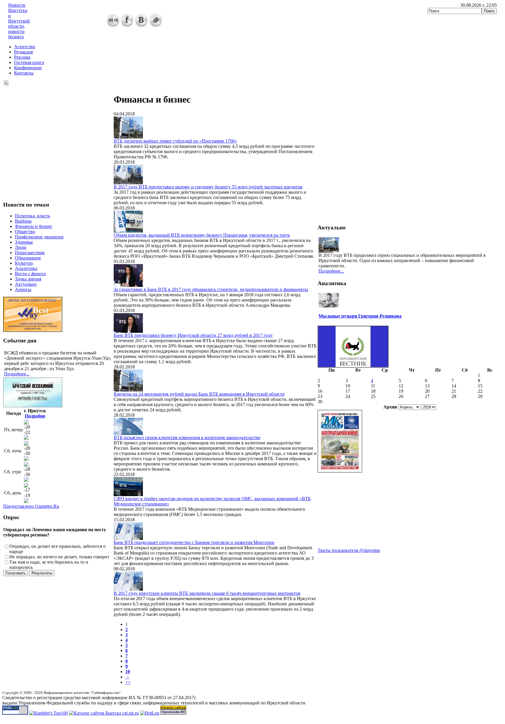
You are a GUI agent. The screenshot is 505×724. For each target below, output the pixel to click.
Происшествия (29, 252)
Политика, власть (32, 215)
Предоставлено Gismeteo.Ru (31, 506)
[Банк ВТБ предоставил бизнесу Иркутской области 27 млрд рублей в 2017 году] (128, 331)
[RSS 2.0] (6, 82)
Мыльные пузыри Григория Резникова (360, 315)
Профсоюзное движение (39, 236)
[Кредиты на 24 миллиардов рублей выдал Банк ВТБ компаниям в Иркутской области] (128, 389)
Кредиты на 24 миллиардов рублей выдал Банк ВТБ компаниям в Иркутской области (199, 394)
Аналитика (26, 268)
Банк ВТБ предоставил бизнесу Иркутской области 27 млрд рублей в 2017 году (193, 335)
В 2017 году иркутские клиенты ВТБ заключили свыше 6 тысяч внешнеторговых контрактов (207, 593)
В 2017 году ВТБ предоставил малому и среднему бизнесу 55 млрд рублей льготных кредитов (208, 186)
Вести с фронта (30, 273)
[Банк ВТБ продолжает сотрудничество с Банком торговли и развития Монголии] (128, 538)
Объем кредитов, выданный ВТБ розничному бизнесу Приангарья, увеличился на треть (202, 235)
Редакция (23, 51)
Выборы (23, 221)
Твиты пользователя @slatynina (349, 550)
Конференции (28, 67)
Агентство (24, 46)
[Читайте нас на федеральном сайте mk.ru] (113, 25)
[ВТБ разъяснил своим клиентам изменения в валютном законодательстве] (128, 433)
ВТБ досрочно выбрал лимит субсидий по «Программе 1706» (175, 140)
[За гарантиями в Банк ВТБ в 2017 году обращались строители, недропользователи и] (128, 285)
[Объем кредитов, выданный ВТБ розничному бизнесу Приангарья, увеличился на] (128, 230)
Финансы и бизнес (33, 226)
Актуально (26, 284)
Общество (25, 231)
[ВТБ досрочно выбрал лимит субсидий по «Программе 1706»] (128, 136)
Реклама (22, 57)
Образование (28, 257)
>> (128, 682)
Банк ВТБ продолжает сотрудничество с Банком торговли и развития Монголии (194, 542)
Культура (24, 263)
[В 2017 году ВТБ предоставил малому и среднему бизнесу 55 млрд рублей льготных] (128, 182)
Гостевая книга (29, 62)
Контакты (24, 72)
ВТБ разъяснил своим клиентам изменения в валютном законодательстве (187, 437)
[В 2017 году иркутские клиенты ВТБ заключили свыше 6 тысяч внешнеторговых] (128, 589)
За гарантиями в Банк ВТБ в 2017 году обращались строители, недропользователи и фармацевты (211, 289)
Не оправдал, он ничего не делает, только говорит (59, 556)
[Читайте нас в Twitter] (155, 25)
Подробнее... (17, 373)
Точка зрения (28, 278)
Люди (20, 247)
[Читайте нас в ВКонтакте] (141, 25)
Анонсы (23, 289)
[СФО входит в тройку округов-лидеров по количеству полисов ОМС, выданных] (128, 494)
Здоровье (24, 242)
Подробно (35, 415)
